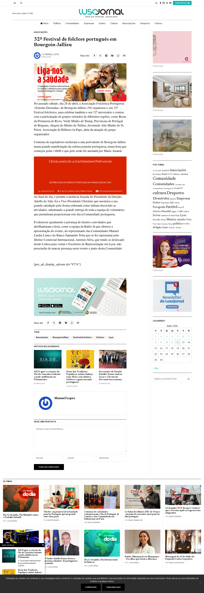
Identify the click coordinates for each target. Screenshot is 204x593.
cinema (184, 174)
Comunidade (164, 179)
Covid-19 (178, 188)
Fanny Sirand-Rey (135, 520)
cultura (159, 193)
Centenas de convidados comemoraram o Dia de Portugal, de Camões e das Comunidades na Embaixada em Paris (101, 515)
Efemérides (161, 198)
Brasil (164, 174)
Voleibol (178, 228)
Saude (165, 228)
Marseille (156, 220)
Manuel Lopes (52, 54)
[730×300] (80, 82)
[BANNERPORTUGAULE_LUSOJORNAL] (80, 175)
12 (178, 342)
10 (166, 342)
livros (156, 215)
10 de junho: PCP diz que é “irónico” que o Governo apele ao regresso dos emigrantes (183, 510)
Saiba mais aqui (113, 587)
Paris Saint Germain (160, 224)
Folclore (100, 337)
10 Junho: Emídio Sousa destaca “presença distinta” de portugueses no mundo (61, 561)
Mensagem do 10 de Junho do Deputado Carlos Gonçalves (179, 558)
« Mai (155, 368)
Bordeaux (157, 174)
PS (184, 224)
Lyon (111, 337)
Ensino (156, 202)
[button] (189, 379)
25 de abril (157, 171)
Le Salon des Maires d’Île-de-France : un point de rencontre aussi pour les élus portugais (142, 514)
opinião (181, 219)
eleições (173, 199)
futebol (171, 207)
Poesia (170, 224)
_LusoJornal (11, 521)
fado (172, 203)
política (177, 223)
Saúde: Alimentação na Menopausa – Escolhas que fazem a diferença (142, 558)
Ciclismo (176, 174)
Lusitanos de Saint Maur (170, 216)
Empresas (183, 198)
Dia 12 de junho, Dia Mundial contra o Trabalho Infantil (20, 516)
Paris (188, 220)
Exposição (165, 203)
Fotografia (159, 207)
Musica (171, 219)
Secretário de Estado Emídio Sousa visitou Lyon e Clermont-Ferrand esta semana (110, 376)
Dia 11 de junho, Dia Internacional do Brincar (100, 561)
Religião (157, 227)
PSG (188, 224)
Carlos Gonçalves (176, 563)
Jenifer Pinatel (53, 520)
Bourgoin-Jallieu (60, 337)
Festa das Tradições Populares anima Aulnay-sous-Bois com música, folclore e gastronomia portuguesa (79, 377)
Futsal (180, 207)
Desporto (175, 193)
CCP (170, 174)
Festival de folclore (82, 337)
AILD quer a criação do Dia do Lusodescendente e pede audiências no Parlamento (47, 376)
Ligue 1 (174, 212)
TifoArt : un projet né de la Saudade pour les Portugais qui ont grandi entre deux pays (61, 514)
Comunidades (163, 184)
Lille (181, 211)
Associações (40, 32)
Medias (163, 220)
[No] (200, 583)
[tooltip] (160, 2)
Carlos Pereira (94, 522)
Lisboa (186, 212)
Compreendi (90, 587)
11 (172, 342)
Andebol (165, 171)
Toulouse (171, 228)
